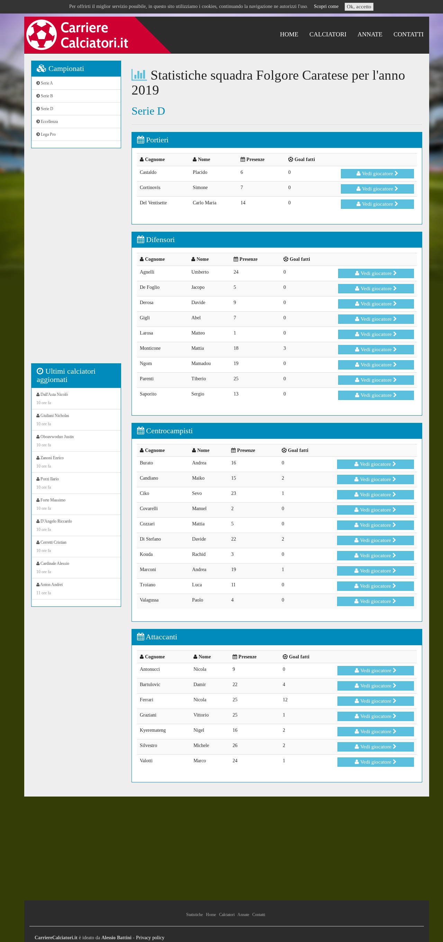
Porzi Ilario (47, 483)
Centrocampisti (168, 430)
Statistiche (194, 914)
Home (289, 34)
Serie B (46, 96)
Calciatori (327, 34)
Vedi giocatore (378, 173)
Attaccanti (160, 636)
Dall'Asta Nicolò (52, 398)
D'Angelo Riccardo (54, 525)
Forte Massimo (50, 504)
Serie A (46, 83)
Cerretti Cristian (51, 546)
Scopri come (326, 6)
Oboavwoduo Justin (55, 440)
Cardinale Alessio (52, 567)
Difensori (159, 239)
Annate (370, 34)
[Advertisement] (76, 259)
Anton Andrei (49, 588)
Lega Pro (48, 134)
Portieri (156, 139)
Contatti (409, 34)
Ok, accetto (359, 6)
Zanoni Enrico (50, 462)
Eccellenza (49, 121)
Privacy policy (150, 937)
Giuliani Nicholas (52, 419)
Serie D (46, 108)
